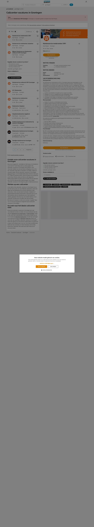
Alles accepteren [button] (41, 266)
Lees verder (63, 261)
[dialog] (47, 263)
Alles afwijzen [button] (53, 266)
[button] (47, 263)
